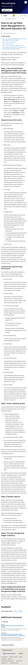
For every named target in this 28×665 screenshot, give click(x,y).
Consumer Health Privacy (7, 661)
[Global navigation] (1, 15)
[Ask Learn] (23, 19)
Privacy (9, 659)
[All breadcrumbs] (2, 19)
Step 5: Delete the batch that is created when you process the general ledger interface (14, 48)
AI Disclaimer (4, 656)
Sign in (25, 15)
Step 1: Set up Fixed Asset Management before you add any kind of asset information (14, 39)
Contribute (3, 659)
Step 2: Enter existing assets (9, 42)
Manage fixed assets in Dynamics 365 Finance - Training (12, 626)
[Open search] (21, 15)
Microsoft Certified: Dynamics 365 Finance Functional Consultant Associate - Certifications (13, 635)
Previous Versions (13, 656)
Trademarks (4, 663)
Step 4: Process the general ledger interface (12, 45)
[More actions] (25, 19)
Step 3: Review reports (7, 44)
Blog (20, 656)
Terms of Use (19, 661)
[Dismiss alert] (26, 2)
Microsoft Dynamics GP (10, 18)
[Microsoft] (14, 16)
